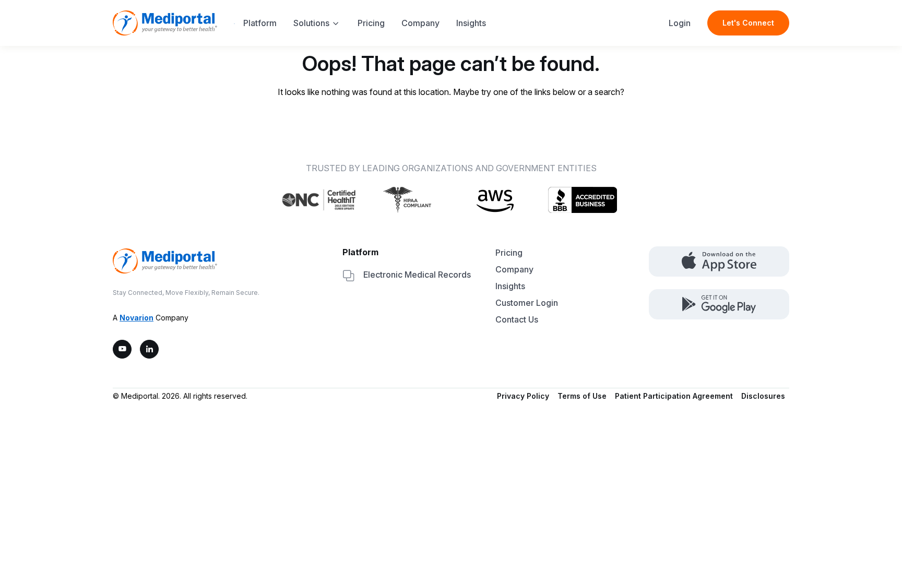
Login (680, 23)
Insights (471, 23)
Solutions (311, 23)
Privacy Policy (523, 395)
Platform (260, 23)
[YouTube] (122, 349)
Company (420, 23)
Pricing (371, 23)
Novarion (136, 317)
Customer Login (526, 303)
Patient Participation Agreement (674, 395)
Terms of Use (582, 395)
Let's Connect (748, 22)
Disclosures (763, 395)
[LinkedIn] (149, 349)
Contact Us (516, 319)
